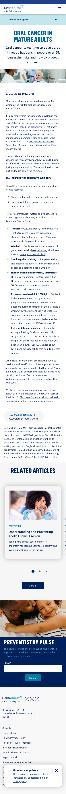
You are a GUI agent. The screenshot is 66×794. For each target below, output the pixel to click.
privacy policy (20, 781)
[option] (33, 571)
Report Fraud (9, 757)
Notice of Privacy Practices (16, 742)
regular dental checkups (45, 185)
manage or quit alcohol (32, 254)
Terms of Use (9, 732)
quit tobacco (37, 241)
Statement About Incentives (17, 762)
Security (6, 728)
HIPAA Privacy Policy (13, 737)
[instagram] (27, 699)
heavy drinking (39, 250)
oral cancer (34, 104)
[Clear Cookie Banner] (56, 771)
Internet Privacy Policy (14, 747)
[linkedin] (32, 699)
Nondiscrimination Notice (16, 752)
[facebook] (37, 699)
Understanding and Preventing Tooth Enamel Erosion (31, 533)
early (26, 159)
